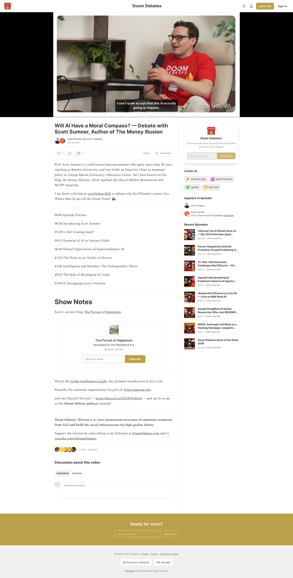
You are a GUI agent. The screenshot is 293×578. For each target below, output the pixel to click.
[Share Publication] (251, 6)
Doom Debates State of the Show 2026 (218, 341)
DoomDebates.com (145, 433)
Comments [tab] (63, 473)
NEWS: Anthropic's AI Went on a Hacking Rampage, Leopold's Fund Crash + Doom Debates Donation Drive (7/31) (217, 326)
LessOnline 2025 (99, 193)
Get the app (163, 562)
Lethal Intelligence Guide (88, 381)
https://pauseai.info (137, 389)
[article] (211, 234)
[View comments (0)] (247, 64)
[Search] (243, 6)
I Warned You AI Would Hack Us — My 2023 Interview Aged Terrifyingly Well (217, 232)
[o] (189, 234)
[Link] (50, 302)
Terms (154, 553)
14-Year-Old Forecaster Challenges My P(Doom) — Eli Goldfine (216, 263)
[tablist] (69, 473)
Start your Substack (137, 562)
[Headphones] (46, 68)
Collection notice (169, 553)
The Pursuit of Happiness (102, 312)
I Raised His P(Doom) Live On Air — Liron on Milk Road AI (217, 295)
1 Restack (92, 449)
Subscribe (265, 6)
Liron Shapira (74, 139)
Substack (130, 570)
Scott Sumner (94, 139)
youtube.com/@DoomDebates (75, 438)
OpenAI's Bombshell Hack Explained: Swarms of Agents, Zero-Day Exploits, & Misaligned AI (217, 279)
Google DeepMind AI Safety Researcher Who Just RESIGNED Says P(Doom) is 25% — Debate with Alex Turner (217, 310)
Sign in (282, 6)
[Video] (46, 60)
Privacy (145, 553)
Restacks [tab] (77, 473)
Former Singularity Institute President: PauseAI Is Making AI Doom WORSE (217, 248)
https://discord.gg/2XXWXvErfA (119, 398)
